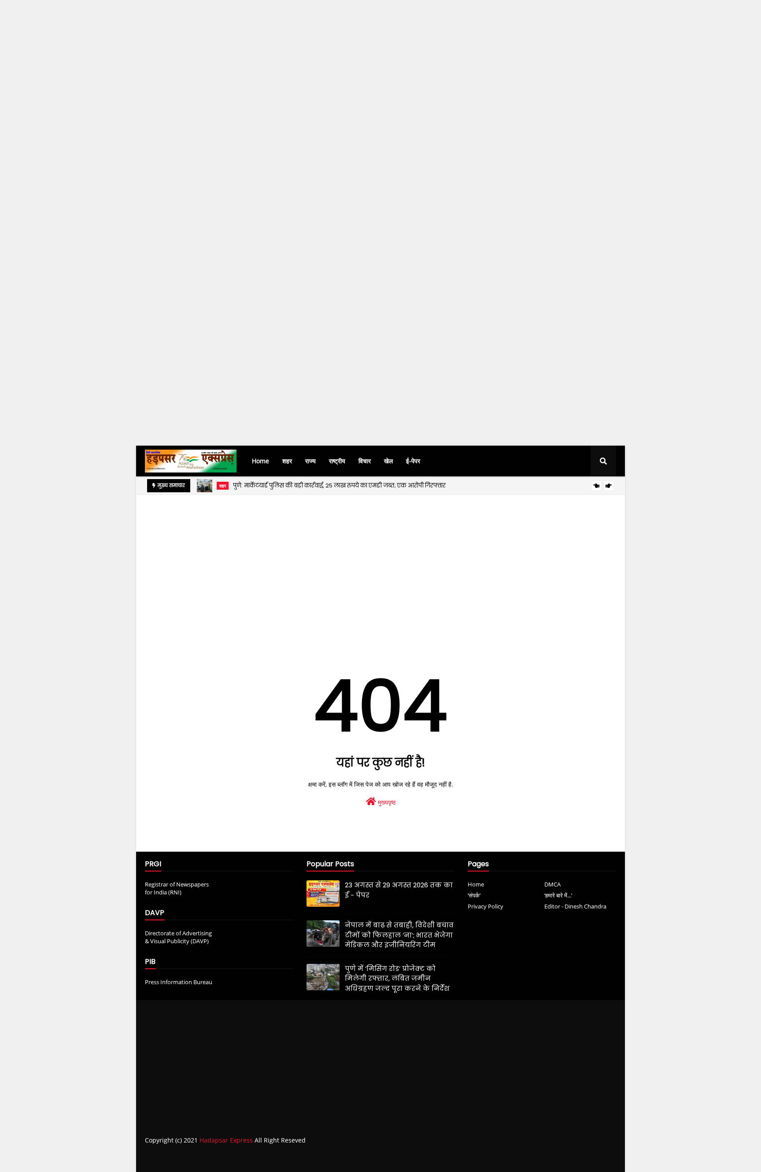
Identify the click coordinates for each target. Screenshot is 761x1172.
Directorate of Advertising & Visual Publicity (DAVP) (178, 937)
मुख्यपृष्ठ (385, 802)
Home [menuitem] (260, 461)
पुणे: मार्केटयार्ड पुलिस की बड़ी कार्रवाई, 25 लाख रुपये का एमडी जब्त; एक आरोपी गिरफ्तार (339, 485)
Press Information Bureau (178, 982)
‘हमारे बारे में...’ (558, 895)
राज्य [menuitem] (310, 461)
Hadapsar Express (226, 1140)
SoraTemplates (194, 1158)
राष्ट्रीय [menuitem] (337, 461)
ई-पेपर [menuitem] (413, 461)
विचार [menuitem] (364, 461)
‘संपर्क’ (474, 895)
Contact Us (578, 1157)
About (544, 1157)
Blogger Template (281, 1158)
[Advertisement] (264, 161)
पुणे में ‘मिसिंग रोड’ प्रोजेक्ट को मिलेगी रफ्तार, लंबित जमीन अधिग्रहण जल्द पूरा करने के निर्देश (397, 978)
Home (476, 884)
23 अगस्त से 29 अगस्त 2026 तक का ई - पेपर (399, 890)
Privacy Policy (485, 906)
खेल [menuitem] (388, 461)
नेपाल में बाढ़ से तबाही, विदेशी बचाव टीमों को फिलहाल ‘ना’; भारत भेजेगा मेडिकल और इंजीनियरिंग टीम (399, 934)
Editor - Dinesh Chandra (575, 906)
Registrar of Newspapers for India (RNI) (177, 888)
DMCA (552, 884)
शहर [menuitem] (287, 461)
